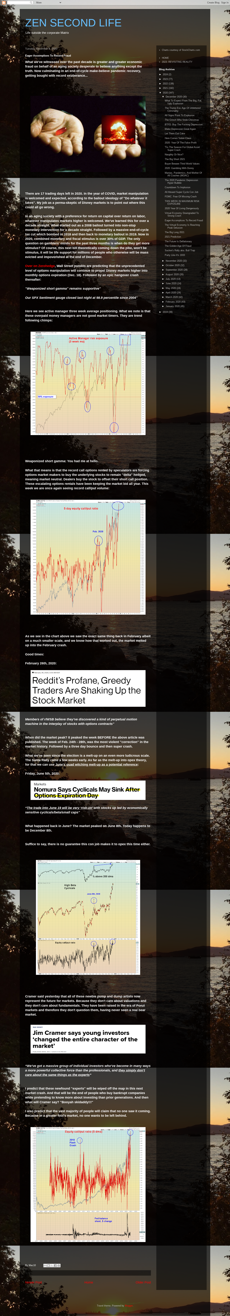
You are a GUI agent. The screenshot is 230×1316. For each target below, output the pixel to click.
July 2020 (171, 279)
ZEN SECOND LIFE (73, 23)
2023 (166, 79)
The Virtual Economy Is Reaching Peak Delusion (182, 226)
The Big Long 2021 (174, 232)
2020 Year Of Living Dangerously (182, 208)
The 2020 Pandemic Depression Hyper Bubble (181, 181)
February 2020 (173, 301)
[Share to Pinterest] (59, 1265)
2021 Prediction (173, 236)
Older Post (143, 1282)
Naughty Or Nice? (174, 154)
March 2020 (172, 297)
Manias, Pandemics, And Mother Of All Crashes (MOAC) (183, 174)
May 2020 (171, 288)
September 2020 (174, 269)
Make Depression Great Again (180, 129)
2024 (166, 74)
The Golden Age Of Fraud (178, 246)
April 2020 (171, 292)
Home (88, 1282)
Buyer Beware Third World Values (182, 163)
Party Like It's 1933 (175, 255)
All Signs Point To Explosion (179, 115)
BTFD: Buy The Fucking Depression (184, 124)
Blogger (129, 1305)
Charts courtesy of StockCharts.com (181, 50)
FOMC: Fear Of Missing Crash (181, 196)
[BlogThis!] (48, 1265)
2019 (166, 312)
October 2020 (173, 265)
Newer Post (33, 1282)
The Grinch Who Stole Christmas (182, 120)
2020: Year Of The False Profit (181, 142)
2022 (166, 83)
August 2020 (173, 274)
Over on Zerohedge (40, 266)
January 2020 (173, 306)
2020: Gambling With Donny (179, 168)
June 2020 (171, 283)
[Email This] (45, 1265)
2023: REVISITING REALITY (177, 62)
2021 (166, 88)
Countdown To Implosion (177, 187)
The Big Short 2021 (175, 159)
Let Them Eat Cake (175, 133)
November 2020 (174, 260)
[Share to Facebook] (55, 1265)
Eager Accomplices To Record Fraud (184, 220)
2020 (166, 92)
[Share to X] (52, 1265)
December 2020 (174, 96)
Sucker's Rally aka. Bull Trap (180, 250)
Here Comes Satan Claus (178, 138)
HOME (165, 58)
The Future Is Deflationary (178, 241)
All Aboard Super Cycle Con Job (181, 192)
